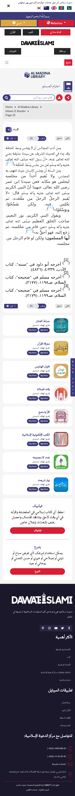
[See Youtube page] (56, 628)
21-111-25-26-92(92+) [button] (56, 756)
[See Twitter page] (62, 628)
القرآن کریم (66, 710)
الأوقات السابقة (65, 718)
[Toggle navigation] (7, 62)
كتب (30, 32)
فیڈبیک (37, 531)
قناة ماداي (55, 32)
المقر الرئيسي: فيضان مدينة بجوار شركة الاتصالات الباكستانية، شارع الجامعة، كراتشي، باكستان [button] (37, 774)
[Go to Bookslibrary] (37, 75)
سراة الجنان (66, 702)
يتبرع (68, 62)
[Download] (59, 97)
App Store (44, 330)
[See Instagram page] (49, 628)
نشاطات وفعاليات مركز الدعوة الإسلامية (55, 672)
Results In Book (59, 764)
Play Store (32, 330)
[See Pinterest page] (43, 628)
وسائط (62, 51)
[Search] (7, 98)
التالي (67, 138)
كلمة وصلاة (65, 725)
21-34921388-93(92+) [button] (56, 748)
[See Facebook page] (69, 628)
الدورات (12, 51)
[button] (8, 130)
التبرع (37, 571)
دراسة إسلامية (65, 680)
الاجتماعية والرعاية (63, 649)
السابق (59, 138)
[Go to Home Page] (37, 42)
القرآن (12, 32)
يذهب (42, 138)
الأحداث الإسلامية (64, 664)
